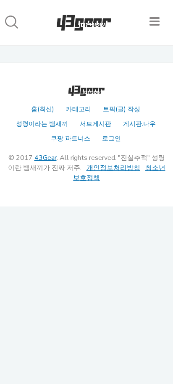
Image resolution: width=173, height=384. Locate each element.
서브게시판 (95, 124)
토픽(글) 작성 (121, 109)
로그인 (111, 138)
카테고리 (78, 109)
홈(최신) (42, 109)
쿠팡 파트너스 (70, 138)
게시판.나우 (139, 124)
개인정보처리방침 (113, 167)
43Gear (45, 157)
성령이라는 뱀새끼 (42, 124)
